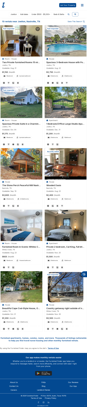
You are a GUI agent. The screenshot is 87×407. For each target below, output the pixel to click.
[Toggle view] (84, 274)
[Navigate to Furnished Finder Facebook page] (38, 402)
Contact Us (13, 386)
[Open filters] (75, 14)
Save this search (75, 21)
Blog (43, 386)
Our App (73, 386)
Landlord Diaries (43, 390)
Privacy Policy (50, 398)
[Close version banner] (84, 405)
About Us (14, 382)
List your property (67, 5)
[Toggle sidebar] (82, 5)
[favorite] (38, 29)
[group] (21, 62)
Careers (14, 390)
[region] (21, 41)
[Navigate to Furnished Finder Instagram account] (43, 402)
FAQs (43, 382)
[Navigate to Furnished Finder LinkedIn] (48, 402)
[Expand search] (68, 14)
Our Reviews (73, 382)
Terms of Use (53, 348)
